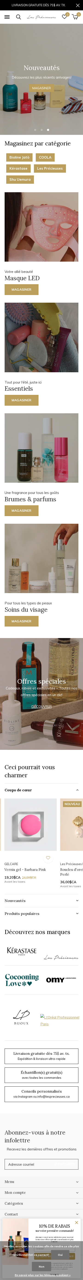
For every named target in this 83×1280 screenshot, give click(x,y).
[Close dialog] (77, 1223)
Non (41, 1266)
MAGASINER (41, 88)
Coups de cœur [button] (18, 790)
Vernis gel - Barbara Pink (25, 869)
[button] (7, 17)
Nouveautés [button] (15, 900)
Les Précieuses (50, 168)
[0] (75, 16)
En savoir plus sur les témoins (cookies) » (43, 1275)
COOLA (45, 157)
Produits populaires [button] (22, 913)
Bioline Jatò (19, 157)
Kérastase (18, 168)
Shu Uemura (20, 179)
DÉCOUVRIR (41, 706)
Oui (60, 1254)
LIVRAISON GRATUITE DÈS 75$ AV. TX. (38, 5)
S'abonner (64, 1164)
